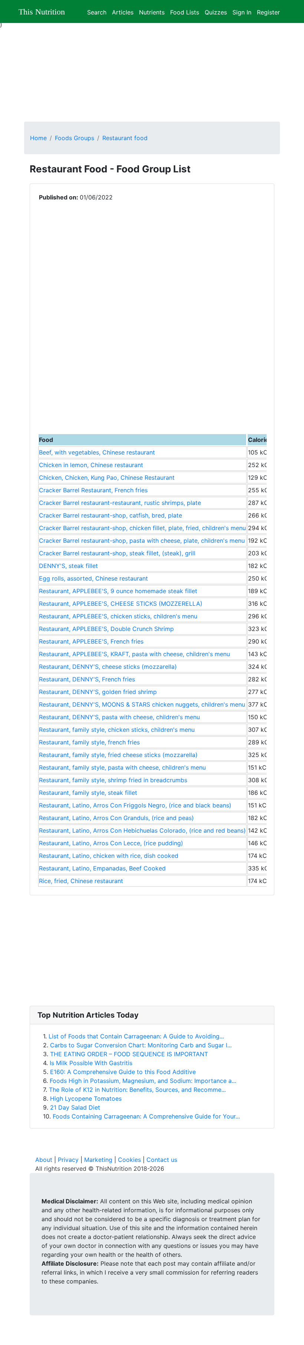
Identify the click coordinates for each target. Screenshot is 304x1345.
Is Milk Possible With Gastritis (91, 1063)
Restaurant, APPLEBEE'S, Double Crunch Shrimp (106, 628)
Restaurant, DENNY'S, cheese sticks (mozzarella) (108, 666)
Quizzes (216, 11)
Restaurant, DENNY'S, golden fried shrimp (98, 691)
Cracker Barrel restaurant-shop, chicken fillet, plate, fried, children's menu (142, 528)
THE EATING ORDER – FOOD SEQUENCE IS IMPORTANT (129, 1054)
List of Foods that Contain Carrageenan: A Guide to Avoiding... (136, 1036)
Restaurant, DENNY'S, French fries (87, 679)
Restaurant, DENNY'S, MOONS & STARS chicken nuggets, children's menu (142, 704)
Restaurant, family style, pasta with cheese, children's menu (122, 767)
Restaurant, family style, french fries (89, 742)
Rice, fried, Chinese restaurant (81, 881)
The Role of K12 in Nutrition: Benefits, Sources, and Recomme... (137, 1089)
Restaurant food (125, 138)
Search (96, 11)
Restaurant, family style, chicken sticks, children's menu (117, 729)
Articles (122, 11)
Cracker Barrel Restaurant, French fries (93, 490)
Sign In (241, 11)
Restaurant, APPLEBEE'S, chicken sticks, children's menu (118, 616)
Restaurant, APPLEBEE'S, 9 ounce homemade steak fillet (118, 591)
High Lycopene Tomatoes (86, 1098)
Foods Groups (74, 138)
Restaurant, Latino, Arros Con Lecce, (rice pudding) (111, 843)
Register (268, 11)
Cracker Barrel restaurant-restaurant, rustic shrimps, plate (120, 502)
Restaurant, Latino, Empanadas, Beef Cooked (102, 868)
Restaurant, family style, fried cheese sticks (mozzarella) (118, 755)
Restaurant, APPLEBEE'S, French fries (91, 641)
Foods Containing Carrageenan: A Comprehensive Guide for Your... (146, 1116)
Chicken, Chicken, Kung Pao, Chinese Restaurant (107, 477)
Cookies (129, 1159)
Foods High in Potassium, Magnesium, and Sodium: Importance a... (143, 1080)
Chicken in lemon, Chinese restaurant (91, 465)
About (43, 1159)
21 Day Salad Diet (75, 1107)
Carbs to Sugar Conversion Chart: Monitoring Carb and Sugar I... (141, 1045)
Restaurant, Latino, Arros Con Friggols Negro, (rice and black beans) (135, 805)
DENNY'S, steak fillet (68, 565)
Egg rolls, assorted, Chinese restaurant (93, 578)
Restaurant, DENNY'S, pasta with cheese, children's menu (119, 717)
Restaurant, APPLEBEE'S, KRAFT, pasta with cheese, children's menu (134, 654)
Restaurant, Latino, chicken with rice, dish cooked (108, 855)
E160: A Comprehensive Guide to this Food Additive (123, 1071)
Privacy (68, 1159)
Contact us (161, 1159)
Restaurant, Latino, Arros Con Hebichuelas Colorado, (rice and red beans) (142, 830)
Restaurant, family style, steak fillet (88, 792)
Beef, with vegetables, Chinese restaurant (97, 452)
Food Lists (184, 11)
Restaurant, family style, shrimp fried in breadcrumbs (113, 780)
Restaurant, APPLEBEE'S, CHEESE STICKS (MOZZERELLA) (120, 603)
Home (38, 138)
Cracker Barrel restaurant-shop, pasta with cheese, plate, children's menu (142, 540)
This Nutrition (42, 11)
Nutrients (152, 11)
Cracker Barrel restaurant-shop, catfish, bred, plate (110, 515)
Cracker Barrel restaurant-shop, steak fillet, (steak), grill (117, 553)
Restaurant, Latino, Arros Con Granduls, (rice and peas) (116, 818)
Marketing (98, 1159)
